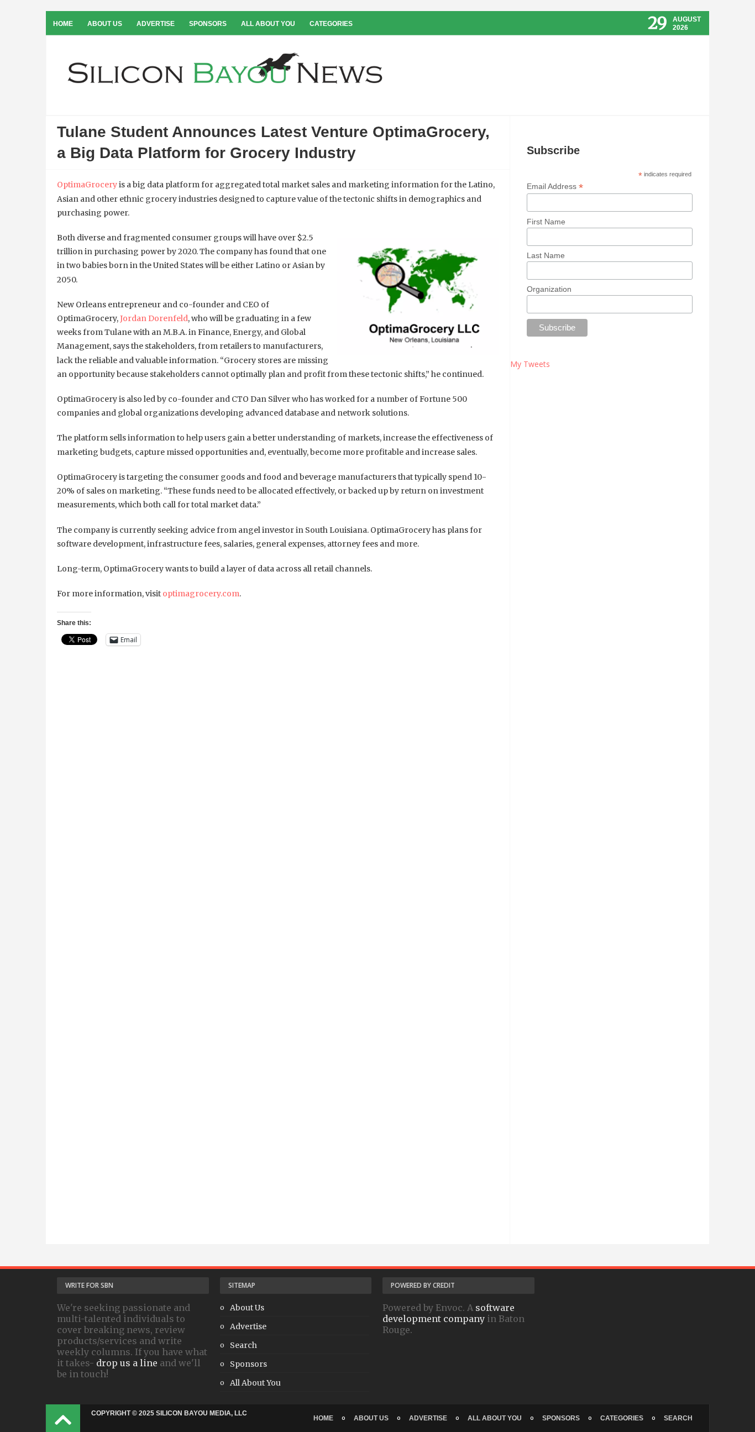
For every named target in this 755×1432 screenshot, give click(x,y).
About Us (104, 24)
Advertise (156, 24)
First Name (546, 221)
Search (243, 1345)
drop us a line (127, 1362)
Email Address (555, 186)
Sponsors (208, 24)
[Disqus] (278, 818)
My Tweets (530, 364)
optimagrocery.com (200, 594)
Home (63, 24)
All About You (268, 24)
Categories (331, 24)
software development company (448, 1313)
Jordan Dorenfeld (154, 318)
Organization (549, 289)
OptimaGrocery (87, 185)
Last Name (546, 255)
